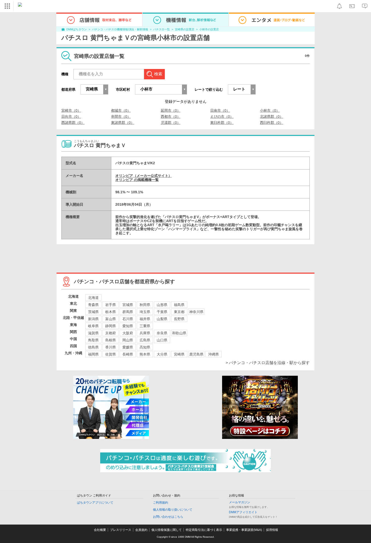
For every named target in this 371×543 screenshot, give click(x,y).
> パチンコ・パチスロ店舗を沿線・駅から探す (268, 363)
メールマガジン (239, 502)
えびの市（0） (221, 116)
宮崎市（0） (71, 110)
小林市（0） (270, 110)
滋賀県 (93, 333)
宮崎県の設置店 (184, 29)
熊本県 (145, 354)
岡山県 (127, 340)
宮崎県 (179, 354)
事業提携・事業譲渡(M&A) (244, 530)
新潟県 (93, 319)
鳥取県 (93, 340)
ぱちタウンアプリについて (95, 502)
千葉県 (162, 312)
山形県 (162, 305)
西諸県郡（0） (73, 122)
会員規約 (141, 530)
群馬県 (127, 312)
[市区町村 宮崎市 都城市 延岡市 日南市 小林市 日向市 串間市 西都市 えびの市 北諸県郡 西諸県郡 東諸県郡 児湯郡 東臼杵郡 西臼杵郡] (161, 89)
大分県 (162, 354)
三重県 (145, 326)
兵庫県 (145, 333)
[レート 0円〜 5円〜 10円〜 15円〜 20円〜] (242, 89)
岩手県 (110, 305)
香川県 (110, 347)
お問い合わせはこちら (168, 516)
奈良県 (162, 333)
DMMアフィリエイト (243, 512)
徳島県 (93, 347)
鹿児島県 (196, 354)
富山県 (110, 319)
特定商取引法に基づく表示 (204, 530)
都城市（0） (121, 110)
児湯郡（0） (170, 122)
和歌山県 (179, 333)
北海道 (93, 298)
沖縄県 (213, 354)
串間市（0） (121, 116)
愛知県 (127, 326)
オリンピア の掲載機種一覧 (137, 180)
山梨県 (162, 319)
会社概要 (100, 530)
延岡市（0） (170, 110)
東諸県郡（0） (122, 122)
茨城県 (93, 312)
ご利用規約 (160, 502)
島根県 (110, 340)
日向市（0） (71, 116)
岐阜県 (93, 326)
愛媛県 (127, 347)
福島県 (179, 305)
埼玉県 (145, 312)
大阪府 (127, 333)
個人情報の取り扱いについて (172, 509)
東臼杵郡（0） (221, 122)
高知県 (145, 347)
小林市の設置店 (209, 29)
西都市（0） (170, 116)
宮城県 (127, 305)
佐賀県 (110, 354)
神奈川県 (196, 312)
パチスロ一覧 (161, 29)
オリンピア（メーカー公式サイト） (143, 176)
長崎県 (127, 354)
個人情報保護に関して (166, 530)
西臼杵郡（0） (271, 122)
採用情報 (272, 530)
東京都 (179, 312)
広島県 (145, 340)
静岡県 (110, 326)
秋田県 (145, 305)
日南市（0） (220, 110)
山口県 (162, 340)
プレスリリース (120, 530)
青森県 (93, 305)
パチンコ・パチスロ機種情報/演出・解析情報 (120, 29)
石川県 (127, 319)
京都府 (110, 333)
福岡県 (93, 354)
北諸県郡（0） (271, 116)
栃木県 (110, 312)
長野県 (179, 319)
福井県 (145, 319)
